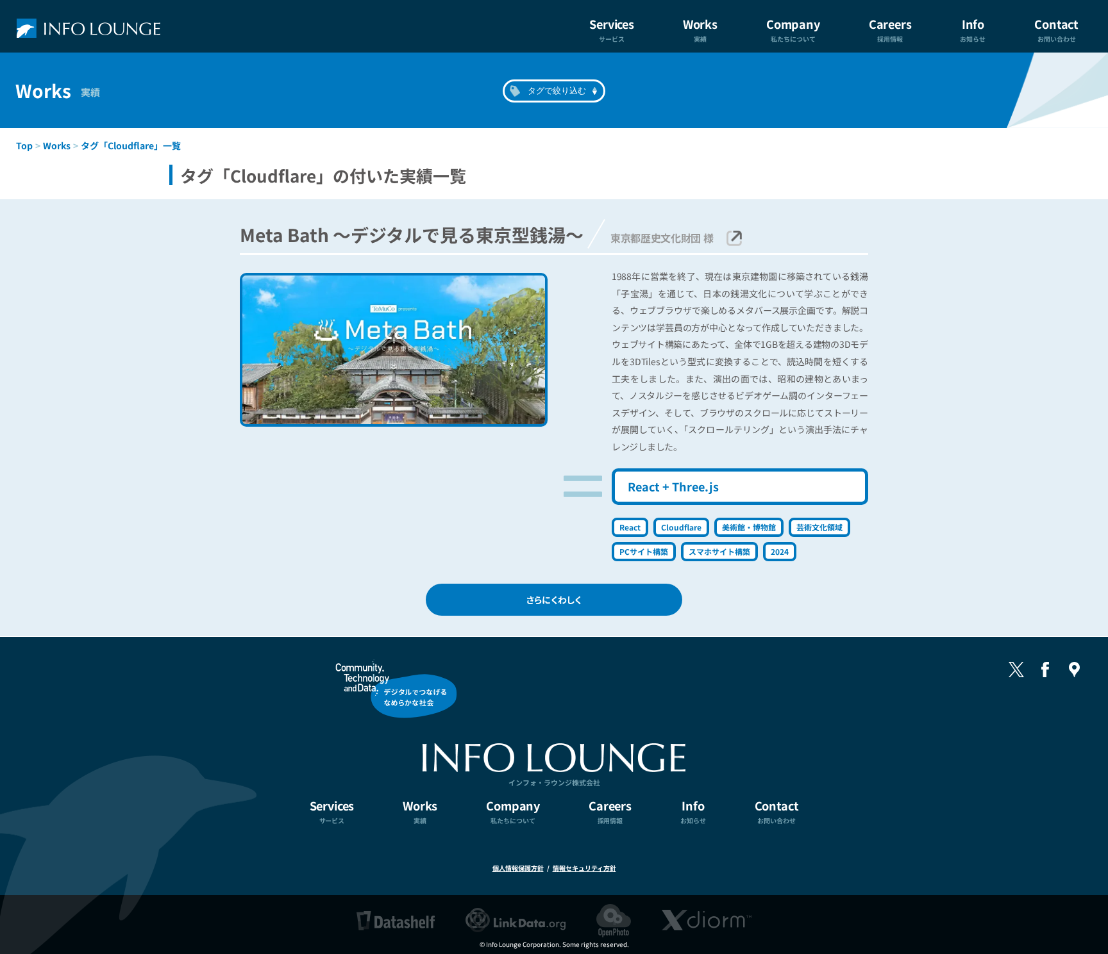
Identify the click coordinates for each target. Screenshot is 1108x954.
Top (24, 145)
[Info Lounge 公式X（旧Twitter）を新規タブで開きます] (1016, 669)
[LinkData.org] (516, 920)
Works (57, 145)
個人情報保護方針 (518, 868)
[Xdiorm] (706, 920)
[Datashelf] (396, 920)
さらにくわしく (554, 599)
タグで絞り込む (557, 90)
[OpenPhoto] (613, 920)
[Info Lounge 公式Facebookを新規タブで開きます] (1045, 669)
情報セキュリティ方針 (584, 868)
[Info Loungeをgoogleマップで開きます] (1074, 669)
